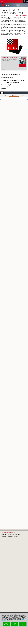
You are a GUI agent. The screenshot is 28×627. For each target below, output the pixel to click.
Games (23, 95)
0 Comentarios (24, 15)
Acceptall (23, 624)
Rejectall (14, 624)
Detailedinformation (6, 624)
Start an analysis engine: (7, 532)
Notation (14, 95)
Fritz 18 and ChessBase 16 (9, 57)
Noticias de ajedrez (13, 6)
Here (21, 617)
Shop (2, 1)
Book (5, 95)
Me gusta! (18, 15)
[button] (9, 1)
